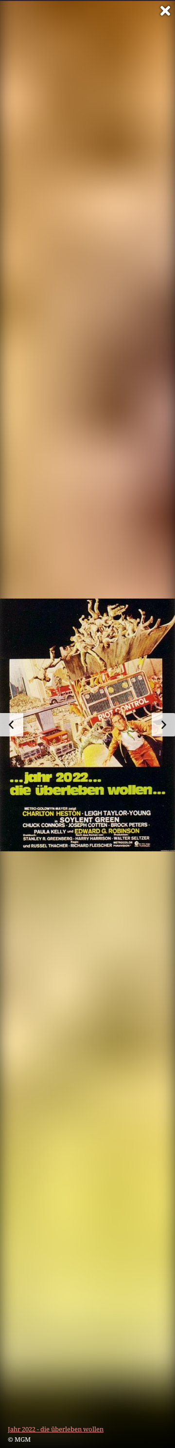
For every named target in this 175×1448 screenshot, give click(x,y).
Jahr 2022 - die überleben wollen (56, 1429)
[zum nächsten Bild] (163, 724)
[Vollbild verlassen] (165, 10)
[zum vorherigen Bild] (11, 724)
